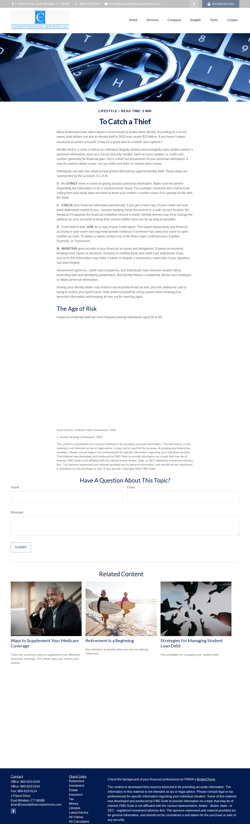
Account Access (223, 3)
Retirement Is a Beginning (110, 640)
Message (17, 512)
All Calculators (79, 821)
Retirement (76, 781)
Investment (76, 785)
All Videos (76, 817)
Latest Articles (78, 812)
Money (73, 803)
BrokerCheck (206, 779)
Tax (71, 799)
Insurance (76, 794)
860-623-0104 (89, 3)
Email (131, 487)
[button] (133, 20)
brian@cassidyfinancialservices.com (135, 3)
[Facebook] (193, 4)
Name (15, 487)
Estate (73, 790)
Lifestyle (74, 808)
